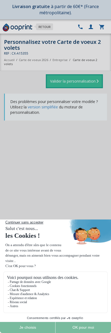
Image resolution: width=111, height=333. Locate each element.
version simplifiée (43, 106)
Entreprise (60, 60)
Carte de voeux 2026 (33, 60)
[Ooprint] (17, 28)
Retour (45, 27)
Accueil (9, 60)
